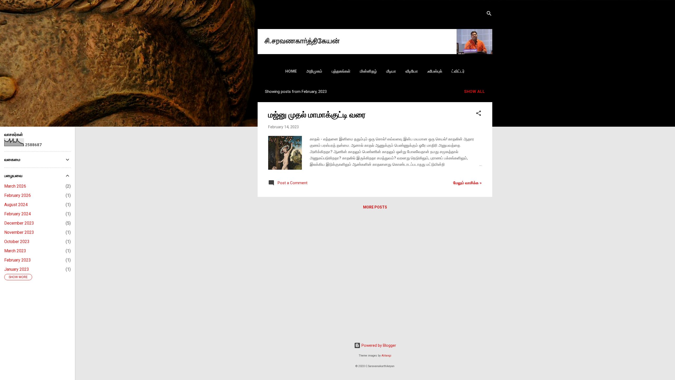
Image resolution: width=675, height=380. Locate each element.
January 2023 (16, 269)
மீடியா (391, 71)
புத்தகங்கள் (341, 71)
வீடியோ (412, 71)
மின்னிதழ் (368, 71)
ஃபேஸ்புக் (434, 71)
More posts (375, 207)
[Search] (489, 14)
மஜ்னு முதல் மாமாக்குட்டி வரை (317, 114)
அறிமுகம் (314, 71)
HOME (291, 71)
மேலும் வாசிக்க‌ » (467, 182)
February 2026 (17, 195)
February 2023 (17, 260)
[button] (478, 114)
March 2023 (15, 250)
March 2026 (15, 186)
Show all (474, 91)
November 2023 (19, 232)
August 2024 (16, 204)
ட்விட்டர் (458, 71)
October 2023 (17, 241)
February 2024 (17, 213)
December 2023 (19, 223)
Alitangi (386, 355)
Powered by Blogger (378, 345)
